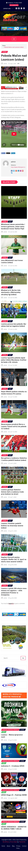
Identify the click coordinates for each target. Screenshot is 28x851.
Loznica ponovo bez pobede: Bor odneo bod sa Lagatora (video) (13, 325)
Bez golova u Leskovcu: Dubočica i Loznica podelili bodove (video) (14, 459)
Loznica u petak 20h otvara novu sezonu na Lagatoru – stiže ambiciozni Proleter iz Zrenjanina (14, 591)
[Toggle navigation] (14, 39)
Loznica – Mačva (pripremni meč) (12, 736)
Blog (13, 846)
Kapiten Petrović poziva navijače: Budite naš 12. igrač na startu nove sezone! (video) (13, 559)
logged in (11, 603)
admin (5, 63)
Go (23, 658)
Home (4, 45)
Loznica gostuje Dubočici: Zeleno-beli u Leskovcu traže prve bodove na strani (12, 492)
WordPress (6, 842)
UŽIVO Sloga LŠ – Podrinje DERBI (14, 794)
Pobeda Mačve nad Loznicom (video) (14, 47)
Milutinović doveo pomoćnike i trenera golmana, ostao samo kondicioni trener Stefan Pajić (13, 226)
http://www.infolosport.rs (18, 167)
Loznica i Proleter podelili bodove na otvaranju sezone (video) (12, 525)
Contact (24, 846)
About (8, 846)
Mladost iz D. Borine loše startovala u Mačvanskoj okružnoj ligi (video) (11, 292)
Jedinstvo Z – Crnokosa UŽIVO (12, 766)
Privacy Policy (18, 847)
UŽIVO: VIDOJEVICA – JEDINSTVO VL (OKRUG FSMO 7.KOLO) (13, 827)
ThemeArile (22, 842)
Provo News (13, 842)
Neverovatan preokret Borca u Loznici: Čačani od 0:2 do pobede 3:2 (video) (13, 426)
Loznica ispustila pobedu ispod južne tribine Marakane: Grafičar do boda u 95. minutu (14, 360)
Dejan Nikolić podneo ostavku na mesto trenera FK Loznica (14, 392)
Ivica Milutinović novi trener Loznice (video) (12, 261)
